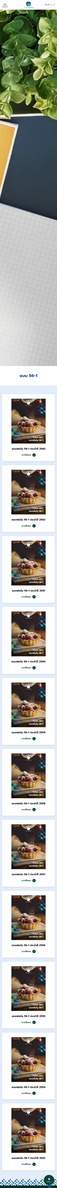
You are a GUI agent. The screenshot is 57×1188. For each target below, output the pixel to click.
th (46, 4)
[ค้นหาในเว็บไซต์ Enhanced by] (54, 5)
